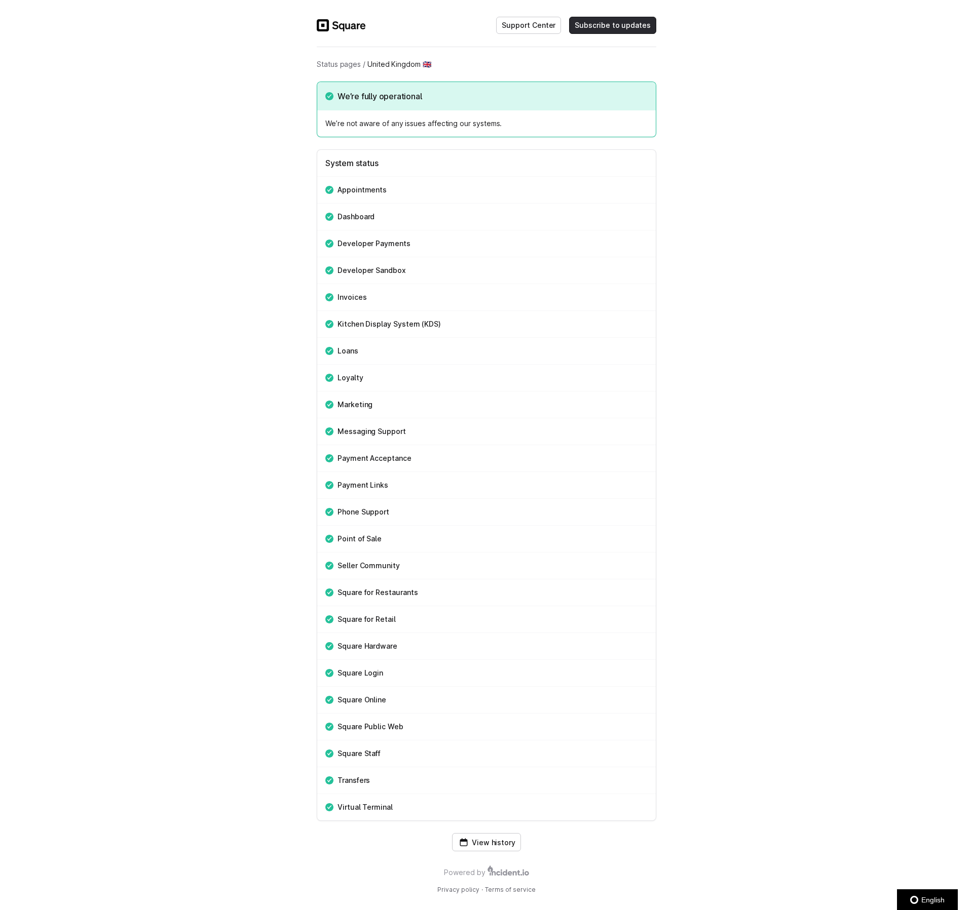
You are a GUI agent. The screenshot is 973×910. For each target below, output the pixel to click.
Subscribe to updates (613, 25)
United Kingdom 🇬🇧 (399, 64)
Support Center (528, 25)
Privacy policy (458, 889)
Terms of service (510, 889)
